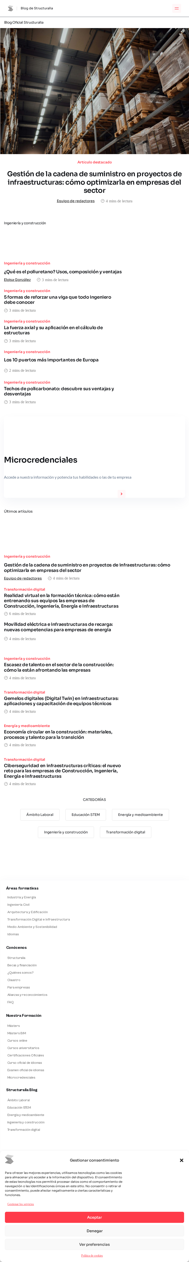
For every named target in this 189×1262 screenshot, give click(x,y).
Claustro (13, 980)
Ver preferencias (94, 1244)
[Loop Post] (94, 244)
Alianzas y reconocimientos (27, 995)
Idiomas (13, 934)
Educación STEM (86, 814)
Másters (13, 1026)
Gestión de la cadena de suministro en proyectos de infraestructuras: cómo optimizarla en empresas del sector (94, 182)
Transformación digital (24, 589)
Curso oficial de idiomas (24, 1063)
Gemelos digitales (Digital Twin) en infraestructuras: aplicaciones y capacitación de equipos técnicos (61, 701)
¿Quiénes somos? (20, 973)
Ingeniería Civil (18, 905)
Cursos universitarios (23, 1048)
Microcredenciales (21, 1078)
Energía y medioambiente (27, 726)
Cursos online (17, 1041)
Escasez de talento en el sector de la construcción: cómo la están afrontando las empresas (59, 667)
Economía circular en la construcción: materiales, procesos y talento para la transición (58, 734)
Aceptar (94, 1217)
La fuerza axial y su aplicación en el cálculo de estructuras (53, 330)
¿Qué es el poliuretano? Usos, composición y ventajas (63, 272)
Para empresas (18, 987)
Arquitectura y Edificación (27, 912)
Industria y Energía (21, 897)
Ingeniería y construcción (27, 263)
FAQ (10, 1002)
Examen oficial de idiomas (25, 1070)
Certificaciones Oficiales (25, 1055)
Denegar (95, 1231)
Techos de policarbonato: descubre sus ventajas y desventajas (59, 391)
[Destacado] (94, 91)
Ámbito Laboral (39, 814)
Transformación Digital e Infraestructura (38, 920)
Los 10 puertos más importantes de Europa (51, 360)
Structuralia (16, 958)
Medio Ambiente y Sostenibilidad (32, 927)
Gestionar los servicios (20, 1204)
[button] (181, 1160)
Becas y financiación (22, 965)
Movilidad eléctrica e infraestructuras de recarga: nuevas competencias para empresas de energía (58, 627)
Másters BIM (16, 1033)
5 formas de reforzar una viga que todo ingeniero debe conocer (57, 299)
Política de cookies (92, 1255)
